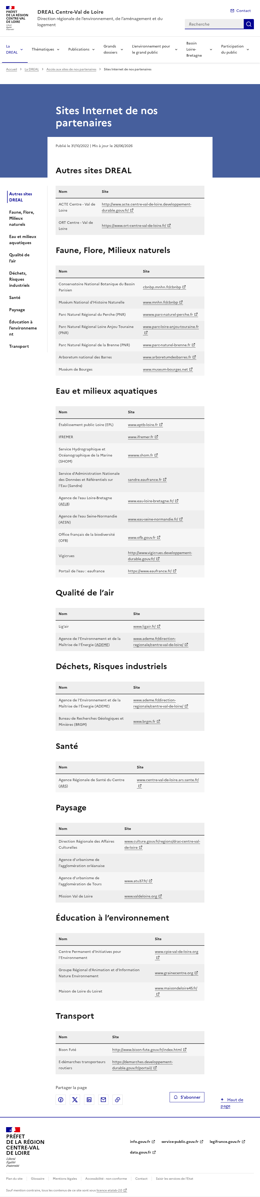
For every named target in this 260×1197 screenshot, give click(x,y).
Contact (243, 10)
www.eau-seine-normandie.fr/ (153, 519)
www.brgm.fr (144, 721)
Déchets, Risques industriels (19, 279)
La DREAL (12, 49)
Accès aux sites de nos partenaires (71, 69)
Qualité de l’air (19, 258)
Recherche (249, 24)
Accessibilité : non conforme (106, 1178)
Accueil (11, 69)
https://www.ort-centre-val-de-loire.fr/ (134, 225)
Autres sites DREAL (20, 197)
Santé (14, 297)
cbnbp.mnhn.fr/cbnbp (162, 287)
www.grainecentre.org (174, 973)
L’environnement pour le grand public (151, 49)
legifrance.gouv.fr (225, 1141)
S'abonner (190, 1097)
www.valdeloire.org (140, 896)
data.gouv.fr (140, 1152)
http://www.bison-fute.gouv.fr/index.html (147, 1049)
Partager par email (103, 1100)
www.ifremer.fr (140, 437)
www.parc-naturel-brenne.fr (166, 345)
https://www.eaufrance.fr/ (150, 571)
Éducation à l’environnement (23, 328)
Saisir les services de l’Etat (174, 1178)
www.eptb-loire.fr (143, 425)
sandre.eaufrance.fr (145, 479)
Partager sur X (75, 1100)
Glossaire (37, 1178)
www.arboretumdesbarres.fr (167, 357)
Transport (19, 346)
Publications (78, 49)
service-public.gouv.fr (180, 1141)
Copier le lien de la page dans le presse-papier (117, 1100)
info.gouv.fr (140, 1141)
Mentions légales (65, 1178)
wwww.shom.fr (140, 455)
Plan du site (14, 1178)
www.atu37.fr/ (136, 881)
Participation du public (232, 49)
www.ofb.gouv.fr (142, 537)
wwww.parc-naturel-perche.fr (168, 314)
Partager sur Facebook (61, 1100)
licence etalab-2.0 (109, 1190)
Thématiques (43, 49)
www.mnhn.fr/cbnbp (160, 302)
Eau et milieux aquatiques (22, 239)
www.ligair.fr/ (144, 626)
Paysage (17, 310)
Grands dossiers (110, 49)
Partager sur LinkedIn (89, 1100)
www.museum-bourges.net (165, 369)
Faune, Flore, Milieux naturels (21, 218)
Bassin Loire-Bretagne (194, 49)
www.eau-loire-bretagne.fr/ (151, 501)
